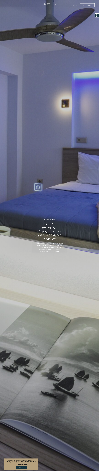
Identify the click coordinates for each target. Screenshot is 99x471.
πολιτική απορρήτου (22, 464)
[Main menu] (6, 5)
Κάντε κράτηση (87, 5)
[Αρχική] (49, 5)
